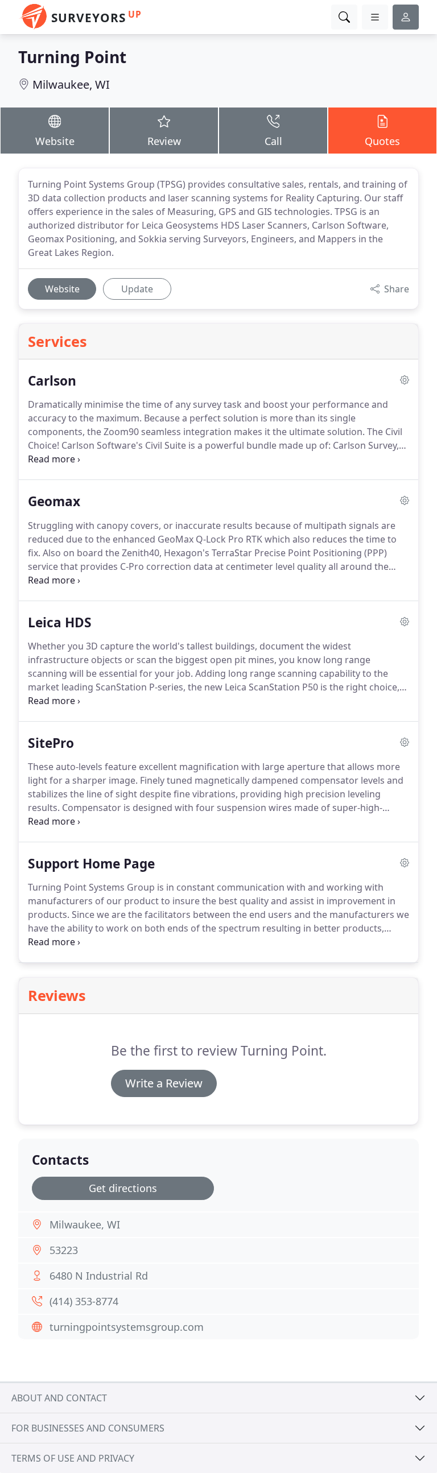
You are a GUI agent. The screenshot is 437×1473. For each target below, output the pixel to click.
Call (273, 141)
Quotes (382, 141)
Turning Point (72, 57)
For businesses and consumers (87, 1428)
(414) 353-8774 (84, 1301)
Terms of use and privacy (72, 1458)
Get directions (123, 1188)
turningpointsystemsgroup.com (127, 1327)
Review (164, 141)
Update (137, 289)
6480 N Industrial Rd (99, 1275)
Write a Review (164, 1083)
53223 (64, 1250)
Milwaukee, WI (71, 84)
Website (55, 141)
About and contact (59, 1398)
